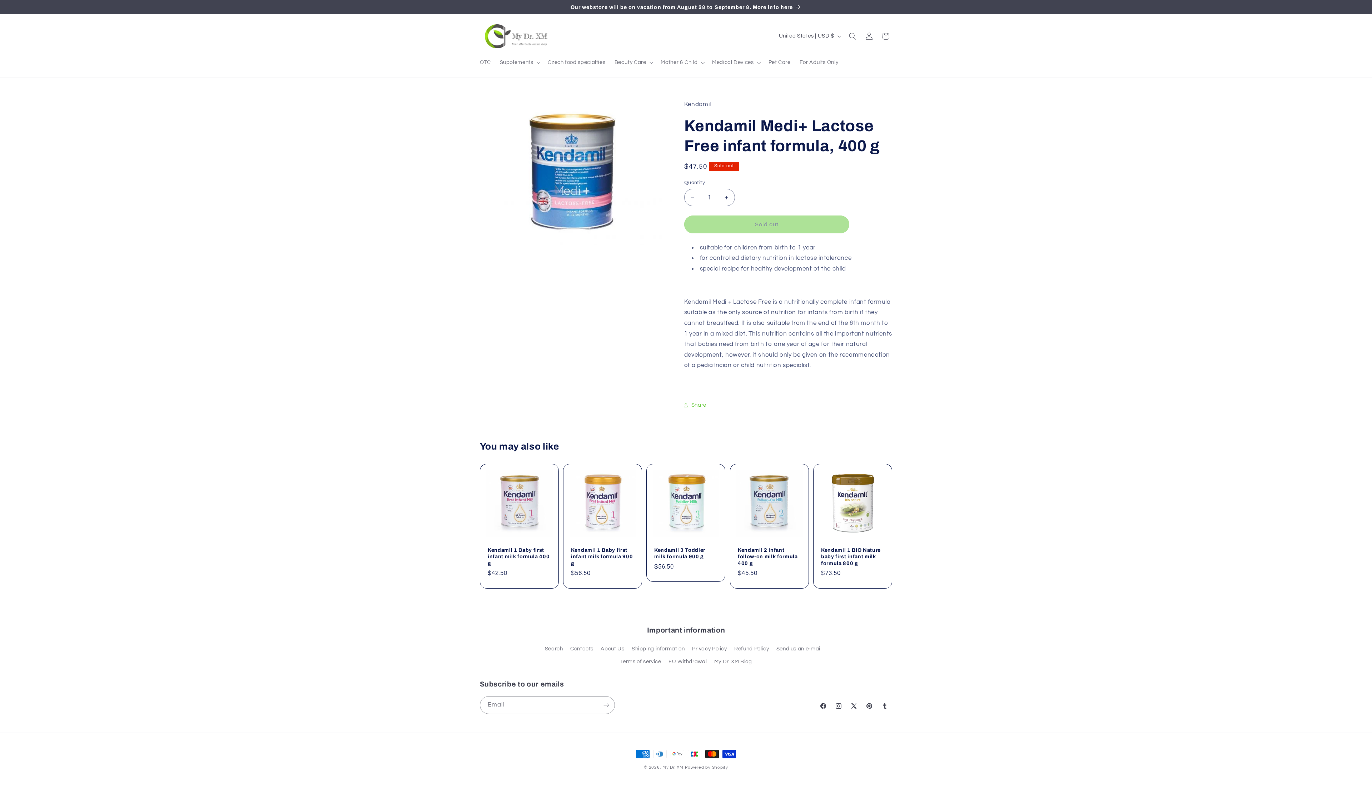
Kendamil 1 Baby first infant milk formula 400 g (519, 556)
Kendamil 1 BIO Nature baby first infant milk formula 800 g (851, 556)
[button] (519, 62)
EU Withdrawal (687, 661)
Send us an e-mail (799, 648)
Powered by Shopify (706, 767)
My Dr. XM (673, 767)
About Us (612, 648)
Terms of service (640, 661)
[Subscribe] (606, 705)
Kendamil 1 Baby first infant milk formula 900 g (602, 556)
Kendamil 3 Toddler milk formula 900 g (679, 553)
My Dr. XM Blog (733, 661)
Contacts (581, 648)
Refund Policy (751, 648)
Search (554, 648)
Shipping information (658, 648)
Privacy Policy (709, 648)
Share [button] (698, 405)
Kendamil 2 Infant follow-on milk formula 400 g (768, 556)
